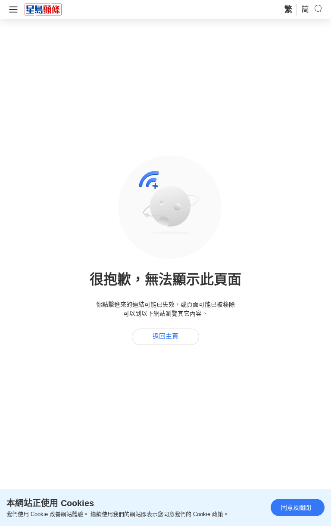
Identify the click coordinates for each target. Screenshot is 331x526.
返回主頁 (165, 336)
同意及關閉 (296, 507)
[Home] (43, 9)
